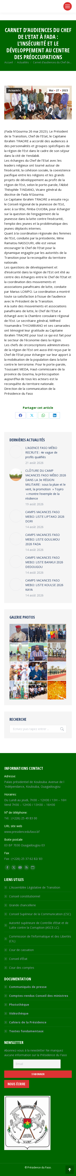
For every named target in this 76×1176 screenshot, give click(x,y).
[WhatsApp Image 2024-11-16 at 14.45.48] (38, 690)
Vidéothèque (18, 1013)
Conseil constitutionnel (24, 896)
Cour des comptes (21, 968)
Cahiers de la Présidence (27, 1022)
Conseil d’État (18, 959)
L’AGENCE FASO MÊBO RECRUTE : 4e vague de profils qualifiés (41, 452)
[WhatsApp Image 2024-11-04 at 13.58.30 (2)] (57, 633)
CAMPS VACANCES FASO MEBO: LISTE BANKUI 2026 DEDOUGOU (44, 562)
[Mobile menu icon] (67, 6)
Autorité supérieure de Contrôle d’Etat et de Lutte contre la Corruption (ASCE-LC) (38, 925)
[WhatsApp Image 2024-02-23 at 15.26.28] (19, 633)
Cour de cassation (21, 950)
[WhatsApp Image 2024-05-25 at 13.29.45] (38, 671)
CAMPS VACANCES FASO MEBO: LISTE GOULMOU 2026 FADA (42, 539)
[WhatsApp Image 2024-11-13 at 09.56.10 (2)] (19, 652)
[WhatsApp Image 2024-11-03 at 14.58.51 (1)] (19, 690)
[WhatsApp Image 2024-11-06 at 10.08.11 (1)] (38, 652)
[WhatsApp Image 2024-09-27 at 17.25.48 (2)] (57, 652)
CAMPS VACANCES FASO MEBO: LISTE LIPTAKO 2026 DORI (44, 516)
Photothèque (19, 1005)
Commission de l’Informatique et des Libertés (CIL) (40, 938)
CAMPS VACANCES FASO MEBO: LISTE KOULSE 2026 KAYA (44, 585)
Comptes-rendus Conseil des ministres (38, 996)
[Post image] (16, 452)
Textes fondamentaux (26, 1031)
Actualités (14, 90)
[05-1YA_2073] (38, 633)
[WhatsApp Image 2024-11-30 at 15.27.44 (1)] (57, 690)
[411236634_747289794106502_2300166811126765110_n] (57, 671)
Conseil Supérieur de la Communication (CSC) (40, 914)
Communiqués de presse (28, 987)
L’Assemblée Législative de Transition (34, 887)
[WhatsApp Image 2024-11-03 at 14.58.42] (19, 671)
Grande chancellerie (22, 905)
